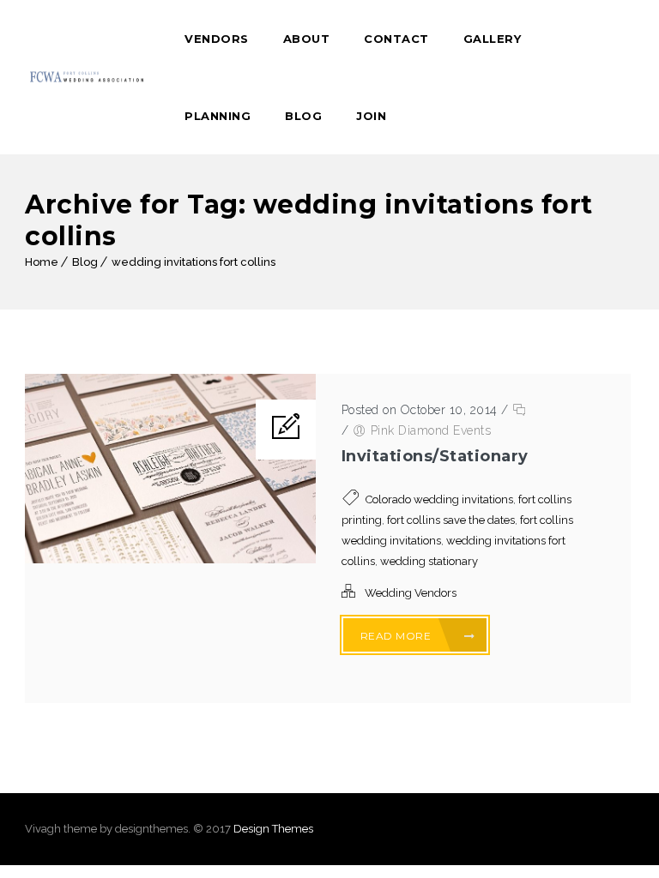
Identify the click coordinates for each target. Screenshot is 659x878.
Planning (217, 116)
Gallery (492, 38)
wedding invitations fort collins (193, 262)
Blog (303, 116)
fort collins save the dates (451, 520)
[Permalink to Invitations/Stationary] (170, 559)
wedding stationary (429, 561)
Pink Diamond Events (431, 430)
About (306, 38)
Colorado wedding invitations (439, 499)
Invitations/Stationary (435, 456)
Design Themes (273, 828)
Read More (397, 635)
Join (371, 116)
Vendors (216, 38)
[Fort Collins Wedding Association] (87, 77)
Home (41, 262)
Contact (396, 38)
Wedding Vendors (410, 592)
